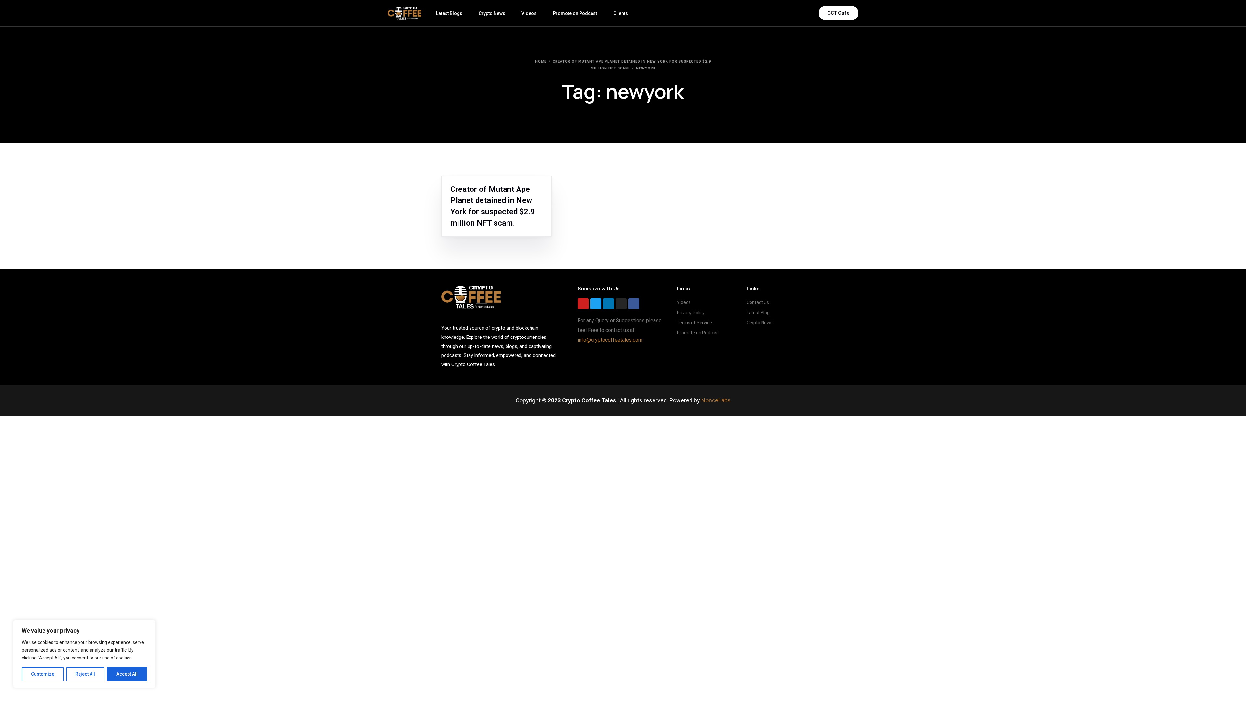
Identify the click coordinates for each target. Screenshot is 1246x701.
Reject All (85, 674)
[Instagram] (621, 303)
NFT (472, 179)
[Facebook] (633, 303)
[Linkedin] (608, 303)
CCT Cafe (838, 13)
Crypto (460, 179)
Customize (42, 674)
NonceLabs (716, 400)
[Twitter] (595, 303)
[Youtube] (583, 303)
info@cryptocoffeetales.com (610, 340)
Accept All (127, 674)
